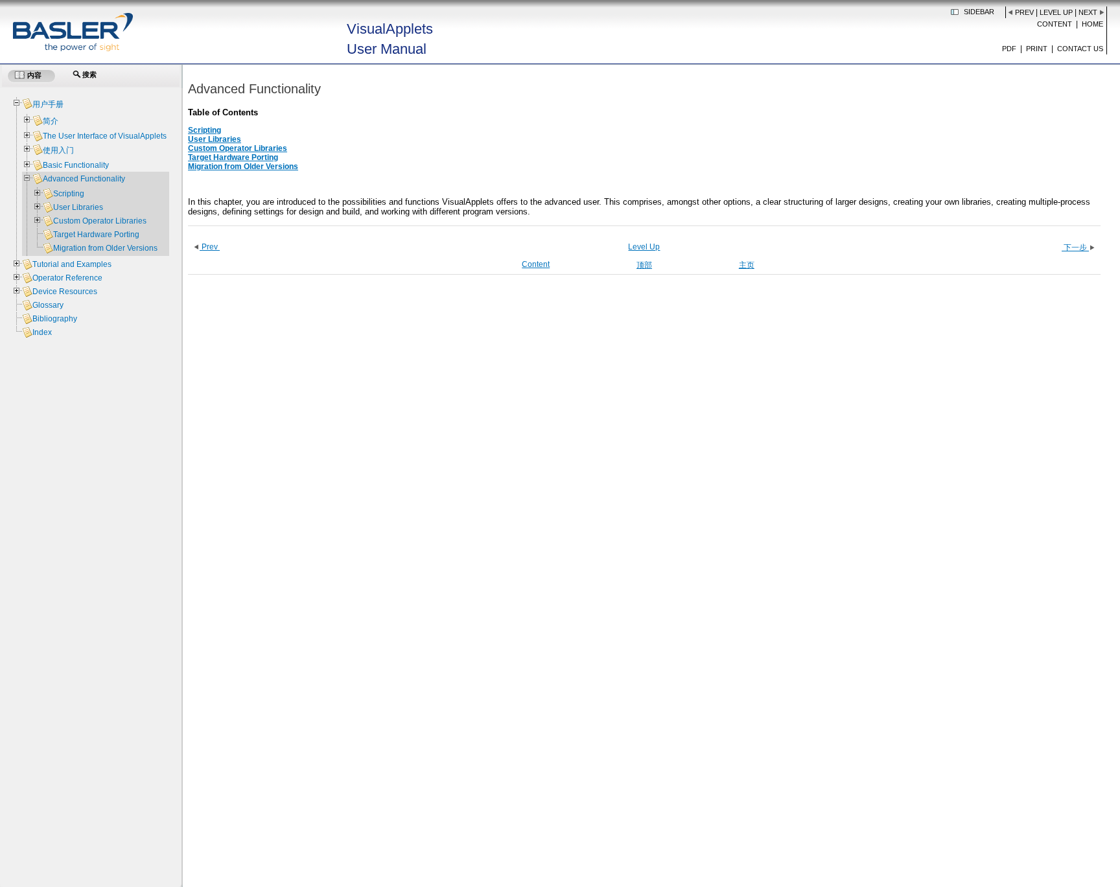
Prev (1024, 12)
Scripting (204, 130)
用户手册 (48, 104)
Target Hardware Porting (233, 157)
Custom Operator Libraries (237, 148)
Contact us (1080, 48)
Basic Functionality (76, 165)
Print (1036, 48)
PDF (1009, 48)
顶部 (644, 265)
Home (1092, 24)
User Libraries (214, 139)
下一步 (1075, 247)
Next (1088, 12)
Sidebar (979, 12)
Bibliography (54, 318)
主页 (746, 265)
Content (1054, 24)
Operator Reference (67, 277)
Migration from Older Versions (243, 166)
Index (42, 332)
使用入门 (58, 150)
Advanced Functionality (84, 178)
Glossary (48, 305)
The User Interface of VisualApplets (105, 136)
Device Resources (64, 291)
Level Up (1056, 12)
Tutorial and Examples (71, 264)
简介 (50, 121)
